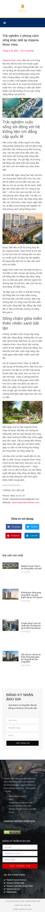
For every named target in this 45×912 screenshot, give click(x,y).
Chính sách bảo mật (22, 905)
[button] (4, 23)
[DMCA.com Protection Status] (12, 833)
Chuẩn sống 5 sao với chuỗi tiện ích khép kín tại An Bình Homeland (31, 625)
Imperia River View (11, 60)
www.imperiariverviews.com (26, 502)
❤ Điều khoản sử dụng (22, 909)
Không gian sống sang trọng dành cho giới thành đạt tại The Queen (31, 594)
